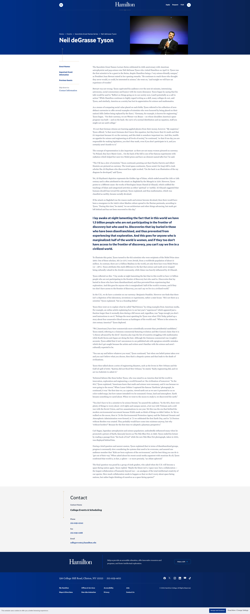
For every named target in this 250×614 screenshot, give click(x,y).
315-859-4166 (76, 532)
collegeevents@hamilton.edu (83, 542)
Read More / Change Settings (238, 610)
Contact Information (68, 90)
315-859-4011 (114, 578)
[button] (61, 5)
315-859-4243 (76, 523)
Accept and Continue (218, 610)
